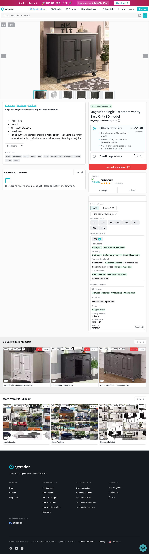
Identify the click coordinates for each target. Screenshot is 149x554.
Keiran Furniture (58, 442)
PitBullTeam (107, 179)
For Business (47, 488)
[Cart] (123, 9)
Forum (112, 497)
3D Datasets (47, 492)
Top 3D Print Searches (85, 507)
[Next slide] (145, 56)
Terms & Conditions (86, 541)
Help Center (14, 497)
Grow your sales (83, 488)
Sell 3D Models (82, 483)
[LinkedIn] (11, 548)
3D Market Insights (84, 492)
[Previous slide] (3, 56)
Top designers (115, 487)
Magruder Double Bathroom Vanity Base (114, 385)
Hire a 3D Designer (50, 497)
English (113, 541)
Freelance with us (83, 497)
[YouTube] (17, 548)
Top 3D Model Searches (86, 502)
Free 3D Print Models (51, 507)
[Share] (137, 198)
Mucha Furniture (10, 442)
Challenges (113, 492)
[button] (139, 15)
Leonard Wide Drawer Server (62, 385)
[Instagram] (22, 548)
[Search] (145, 15)
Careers (12, 492)
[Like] (98, 198)
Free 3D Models (49, 502)
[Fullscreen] (3, 24)
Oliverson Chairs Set (107, 442)
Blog (11, 488)
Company (13, 483)
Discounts (46, 512)
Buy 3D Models (48, 483)
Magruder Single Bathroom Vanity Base (18, 385)
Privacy (102, 541)
